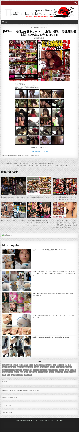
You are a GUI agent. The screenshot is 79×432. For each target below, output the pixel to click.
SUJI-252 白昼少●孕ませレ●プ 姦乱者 (13, 220)
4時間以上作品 (7, 365)
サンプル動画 (28, 370)
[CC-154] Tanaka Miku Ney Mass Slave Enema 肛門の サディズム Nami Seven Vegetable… (39, 223)
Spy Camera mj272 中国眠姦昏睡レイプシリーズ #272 (49, 250)
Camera (15, 365)
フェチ (50, 370)
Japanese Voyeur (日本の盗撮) (43, 365)
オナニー (5, 370)
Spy (70, 365)
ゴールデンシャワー (16, 370)
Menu (6, 22)
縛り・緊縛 (72, 372)
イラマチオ (68, 367)
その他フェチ (45, 367)
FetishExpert (6, 382)
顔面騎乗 (14, 375)
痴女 (37, 155)
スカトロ (43, 370)
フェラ (56, 370)
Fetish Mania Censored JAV (40, 28)
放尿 (30, 372)
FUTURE (18, 155)
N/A (54, 365)
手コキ (16, 372)
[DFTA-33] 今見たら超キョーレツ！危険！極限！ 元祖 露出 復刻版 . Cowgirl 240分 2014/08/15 (39, 33)
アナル (53, 367)
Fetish (31, 365)
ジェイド (36, 370)
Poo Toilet (60, 365)
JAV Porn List (6, 405)
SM (66, 365)
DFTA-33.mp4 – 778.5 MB (39, 151)
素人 (65, 372)
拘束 (21, 372)
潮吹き (52, 372)
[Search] (75, 3)
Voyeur (37, 367)
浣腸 (35, 372)
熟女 (56, 372)
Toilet (4, 367)
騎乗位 (21, 375)
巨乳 (11, 372)
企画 (67, 370)
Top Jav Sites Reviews (9, 398)
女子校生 (5, 372)
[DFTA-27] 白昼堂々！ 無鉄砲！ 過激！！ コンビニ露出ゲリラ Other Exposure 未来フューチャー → (46, 165)
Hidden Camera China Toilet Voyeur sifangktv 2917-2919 (51, 337)
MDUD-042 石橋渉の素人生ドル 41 (38, 197)
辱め (8, 375)
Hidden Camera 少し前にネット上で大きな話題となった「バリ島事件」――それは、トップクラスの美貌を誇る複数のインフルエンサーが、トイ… (55, 274)
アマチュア (59, 367)
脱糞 (4, 375)
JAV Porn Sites (7, 412)
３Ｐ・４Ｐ (28, 375)
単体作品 (73, 370)
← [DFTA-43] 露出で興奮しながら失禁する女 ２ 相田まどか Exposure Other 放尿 (27, 163)
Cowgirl (12, 155)
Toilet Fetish (11, 367)
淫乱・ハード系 (43, 372)
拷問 (26, 372)
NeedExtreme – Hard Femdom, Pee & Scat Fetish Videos (20, 390)
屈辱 (23, 155)
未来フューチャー (30, 155)
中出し (62, 370)
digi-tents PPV (23, 365)
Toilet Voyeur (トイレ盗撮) (25, 367)
